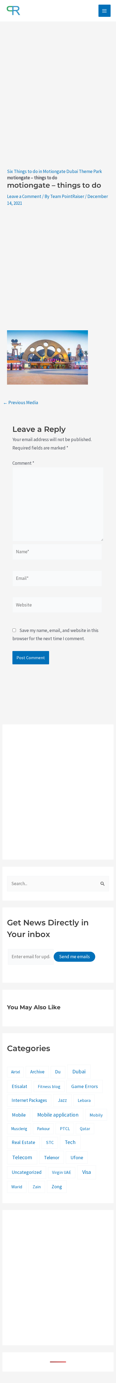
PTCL (65, 1128)
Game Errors (84, 1086)
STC (50, 1142)
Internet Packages (29, 1100)
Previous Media (20, 402)
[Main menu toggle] (104, 11)
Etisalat (19, 1086)
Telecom (22, 1157)
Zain (37, 1187)
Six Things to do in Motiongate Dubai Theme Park (54, 171)
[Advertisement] (58, 100)
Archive (37, 1072)
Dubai (79, 1071)
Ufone (76, 1157)
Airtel (15, 1071)
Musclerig (19, 1128)
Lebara (84, 1100)
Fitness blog (49, 1086)
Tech (70, 1142)
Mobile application (58, 1114)
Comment (23, 463)
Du (58, 1072)
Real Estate (23, 1142)
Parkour (43, 1128)
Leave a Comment (24, 196)
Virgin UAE (61, 1172)
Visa (86, 1172)
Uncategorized (27, 1172)
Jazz (62, 1100)
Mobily (96, 1115)
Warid (16, 1187)
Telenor (51, 1157)
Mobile (19, 1115)
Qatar (85, 1128)
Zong (57, 1187)
